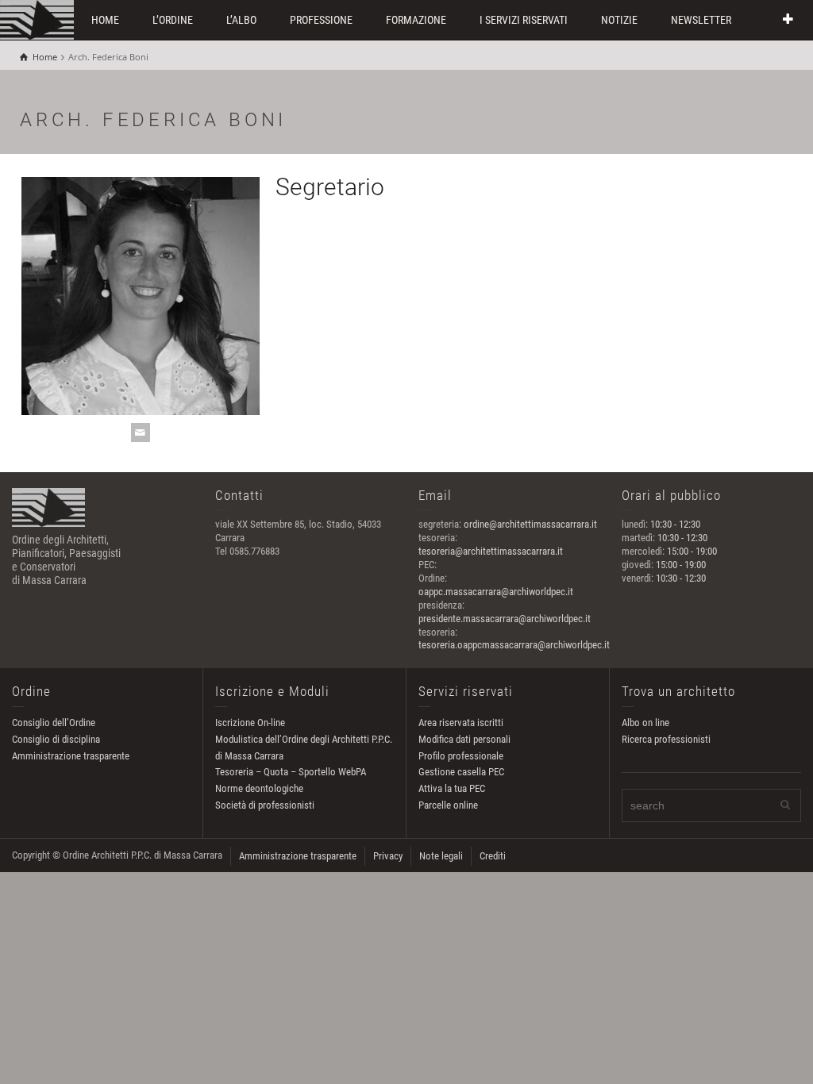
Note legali (441, 856)
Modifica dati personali (464, 739)
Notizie (619, 19)
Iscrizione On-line (250, 722)
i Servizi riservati (524, 19)
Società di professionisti (264, 805)
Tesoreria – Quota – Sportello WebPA (290, 772)
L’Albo (241, 19)
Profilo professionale (460, 756)
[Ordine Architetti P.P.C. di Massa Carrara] (37, 18)
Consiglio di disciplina (56, 739)
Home (105, 19)
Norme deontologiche (259, 788)
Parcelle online (448, 805)
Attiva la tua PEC (451, 788)
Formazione (416, 19)
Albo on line (645, 722)
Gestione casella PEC (461, 772)
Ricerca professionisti (666, 739)
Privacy (388, 856)
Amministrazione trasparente (70, 756)
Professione (321, 19)
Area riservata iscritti (460, 722)
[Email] (140, 432)
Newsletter (701, 19)
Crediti (493, 856)
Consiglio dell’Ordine (53, 722)
